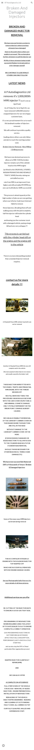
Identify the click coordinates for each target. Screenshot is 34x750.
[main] (17, 12)
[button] (2, 2)
